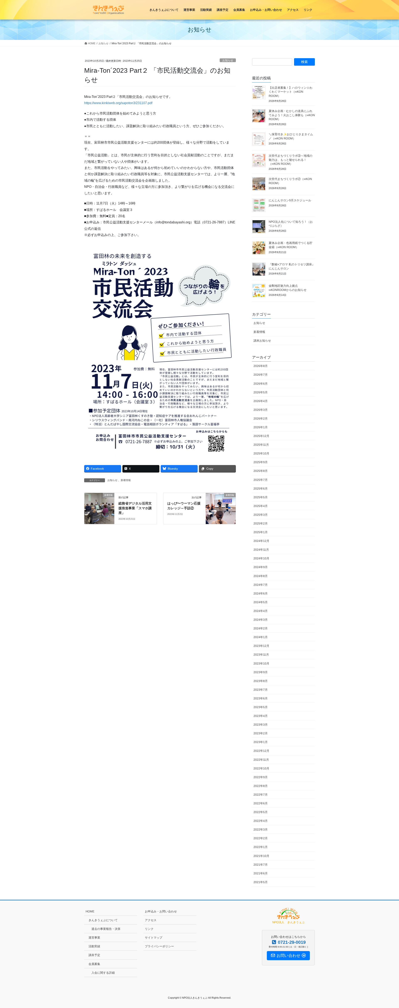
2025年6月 (261, 488)
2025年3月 (261, 514)
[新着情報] (99, 508)
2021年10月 (261, 856)
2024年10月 (261, 558)
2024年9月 (261, 567)
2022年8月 (261, 786)
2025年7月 (261, 479)
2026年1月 (261, 427)
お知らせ (227, 60)
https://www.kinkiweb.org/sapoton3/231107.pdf (118, 103)
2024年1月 (261, 637)
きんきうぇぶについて (103, 920)
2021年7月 (261, 864)
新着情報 (126, 480)
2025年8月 (261, 471)
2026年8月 (261, 366)
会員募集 (94, 964)
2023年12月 (261, 645)
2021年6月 (261, 873)
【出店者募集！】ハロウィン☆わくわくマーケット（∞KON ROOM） (290, 91)
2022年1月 (261, 847)
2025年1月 (261, 532)
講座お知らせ (262, 340)
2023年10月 (261, 663)
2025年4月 (261, 506)
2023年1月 (261, 742)
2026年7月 (261, 374)
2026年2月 (261, 418)
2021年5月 (261, 882)
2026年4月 (261, 401)
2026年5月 (261, 392)
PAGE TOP (386, 974)
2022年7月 (261, 794)
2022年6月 (261, 803)
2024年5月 (261, 602)
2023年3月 (261, 724)
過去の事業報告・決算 (106, 928)
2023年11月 (261, 654)
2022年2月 (261, 838)
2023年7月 (261, 689)
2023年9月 (261, 672)
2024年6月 (261, 593)
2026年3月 (261, 409)
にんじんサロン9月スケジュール (290, 200)
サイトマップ (153, 937)
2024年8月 (261, 576)
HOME (90, 911)
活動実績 (94, 946)
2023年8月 (261, 681)
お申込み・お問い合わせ (161, 911)
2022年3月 (261, 829)
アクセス (150, 920)
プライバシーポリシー (159, 946)
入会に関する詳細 (103, 972)
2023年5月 (261, 707)
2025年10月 (261, 453)
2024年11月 (261, 549)
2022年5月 (261, 812)
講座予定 (94, 955)
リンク (149, 928)
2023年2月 (261, 733)
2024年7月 (261, 584)
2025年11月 (261, 444)
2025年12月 (261, 436)
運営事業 (94, 937)
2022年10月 (261, 768)
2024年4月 (261, 611)
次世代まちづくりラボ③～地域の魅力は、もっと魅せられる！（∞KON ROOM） (290, 159)
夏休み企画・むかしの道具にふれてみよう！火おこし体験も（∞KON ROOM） (292, 115)
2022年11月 (261, 759)
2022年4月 (261, 820)
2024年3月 (261, 619)
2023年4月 (261, 716)
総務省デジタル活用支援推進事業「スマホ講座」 (135, 508)
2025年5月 (261, 497)
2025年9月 (261, 462)
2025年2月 (261, 523)
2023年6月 (261, 698)
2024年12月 (261, 541)
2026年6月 (261, 383)
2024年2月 (261, 628)
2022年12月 (261, 750)
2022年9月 (261, 777)
